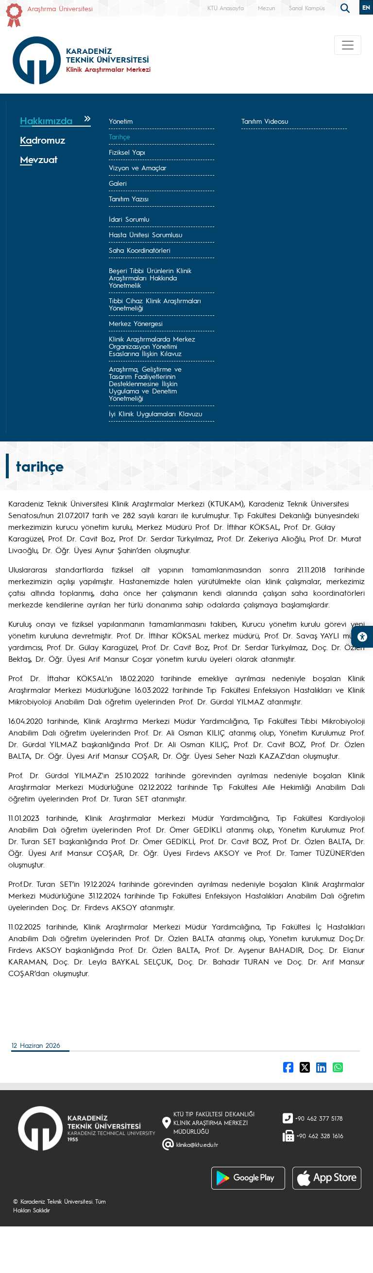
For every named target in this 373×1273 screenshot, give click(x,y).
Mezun (266, 8)
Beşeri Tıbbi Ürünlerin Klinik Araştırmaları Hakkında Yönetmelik (150, 277)
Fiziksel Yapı (127, 151)
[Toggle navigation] (347, 45)
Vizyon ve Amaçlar (138, 167)
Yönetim (121, 120)
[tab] (55, 121)
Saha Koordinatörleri (139, 249)
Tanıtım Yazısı (129, 198)
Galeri (118, 183)
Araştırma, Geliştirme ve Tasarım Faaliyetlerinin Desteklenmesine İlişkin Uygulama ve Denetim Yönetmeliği (145, 383)
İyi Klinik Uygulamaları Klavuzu (155, 413)
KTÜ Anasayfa (225, 8)
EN (366, 7)
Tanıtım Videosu (264, 120)
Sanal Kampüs (307, 8)
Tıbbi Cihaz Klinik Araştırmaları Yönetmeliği (155, 304)
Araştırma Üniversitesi (60, 8)
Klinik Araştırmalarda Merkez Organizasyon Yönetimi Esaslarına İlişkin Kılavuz (152, 346)
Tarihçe (119, 136)
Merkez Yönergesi (136, 323)
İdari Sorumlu (129, 218)
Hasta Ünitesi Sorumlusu (145, 234)
